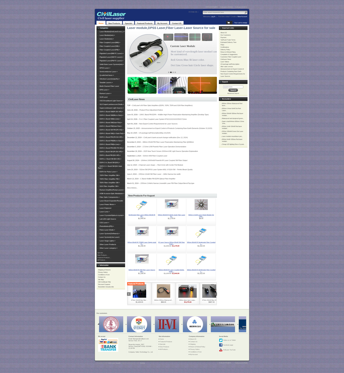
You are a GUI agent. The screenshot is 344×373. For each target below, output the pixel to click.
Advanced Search (233, 93)
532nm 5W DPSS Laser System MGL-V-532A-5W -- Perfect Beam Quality (166, 169)
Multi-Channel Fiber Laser (109, 86)
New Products (114, 23)
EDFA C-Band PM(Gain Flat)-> (111, 126)
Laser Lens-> (105, 212)
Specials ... (101, 253)
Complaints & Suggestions (229, 54)
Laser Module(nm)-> (107, 35)
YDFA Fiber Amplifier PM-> (110, 179)
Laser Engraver (106, 208)
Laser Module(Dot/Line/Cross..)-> (112, 32)
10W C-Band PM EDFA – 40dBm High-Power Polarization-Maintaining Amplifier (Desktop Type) (174, 114)
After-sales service (227, 66)
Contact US (176, 23)
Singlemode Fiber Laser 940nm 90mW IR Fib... (141, 215)
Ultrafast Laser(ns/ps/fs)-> (110, 79)
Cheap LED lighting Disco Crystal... (233, 144)
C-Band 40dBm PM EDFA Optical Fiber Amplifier (157, 179)
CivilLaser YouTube (229, 350)
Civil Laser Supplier (114, 363)
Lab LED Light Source (108, 219)
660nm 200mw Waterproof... (163, 300)
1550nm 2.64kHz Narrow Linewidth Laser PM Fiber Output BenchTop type (167, 183)
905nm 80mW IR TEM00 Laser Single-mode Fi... (142, 243)
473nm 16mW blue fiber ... (139, 300)
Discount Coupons (104, 284)
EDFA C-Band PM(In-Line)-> (110, 144)
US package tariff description (230, 64)
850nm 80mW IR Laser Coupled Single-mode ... (171, 270)
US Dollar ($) (193, 12)
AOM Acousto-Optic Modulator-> (112, 194)
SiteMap (142, 363)
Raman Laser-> (105, 93)
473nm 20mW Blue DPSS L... (211, 300)
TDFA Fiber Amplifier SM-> (110, 183)
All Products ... (102, 260)
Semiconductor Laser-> (109, 72)
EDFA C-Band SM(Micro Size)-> (111, 115)
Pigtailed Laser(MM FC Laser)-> (112, 53)
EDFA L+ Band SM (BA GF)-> (110, 159)
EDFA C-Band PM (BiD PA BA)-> (112, 148)
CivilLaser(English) (212, 7)
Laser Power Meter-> (108, 204)
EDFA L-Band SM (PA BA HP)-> (111, 152)
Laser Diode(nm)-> (107, 39)
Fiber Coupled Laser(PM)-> (110, 50)
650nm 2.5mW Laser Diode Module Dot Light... (201, 215)
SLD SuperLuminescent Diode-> (112, 104)
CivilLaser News (226, 59)
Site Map (101, 279)
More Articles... (132, 188)
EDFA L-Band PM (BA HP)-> (110, 155)
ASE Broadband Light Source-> (111, 101)
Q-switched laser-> (107, 75)
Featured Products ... (104, 257)
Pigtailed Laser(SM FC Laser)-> (111, 57)
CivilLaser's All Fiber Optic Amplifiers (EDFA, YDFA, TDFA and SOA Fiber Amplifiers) (162, 105)
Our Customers (226, 35)
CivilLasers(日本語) (226, 7)
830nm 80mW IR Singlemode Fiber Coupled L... (201, 270)
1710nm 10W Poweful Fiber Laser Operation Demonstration (164, 147)
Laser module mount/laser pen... (232, 136)
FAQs (222, 45)
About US (224, 32)
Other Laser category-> (108, 248)
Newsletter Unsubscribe (106, 287)
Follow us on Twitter (229, 340)
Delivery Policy (225, 49)
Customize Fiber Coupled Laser (231, 57)
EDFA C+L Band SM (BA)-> (110, 163)
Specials (128, 23)
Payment (223, 37)
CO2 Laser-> (104, 223)
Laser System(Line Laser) (109, 237)
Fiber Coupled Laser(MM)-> (110, 43)
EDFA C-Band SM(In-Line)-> (110, 119)
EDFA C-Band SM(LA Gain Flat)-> (112, 133)
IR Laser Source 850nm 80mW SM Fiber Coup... (171, 243)
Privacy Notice (103, 272)
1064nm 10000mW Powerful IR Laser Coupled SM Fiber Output (164, 160)
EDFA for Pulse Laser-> (108, 172)
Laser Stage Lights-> (107, 241)
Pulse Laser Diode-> (107, 230)
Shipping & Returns (104, 270)
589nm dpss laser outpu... (187, 300)
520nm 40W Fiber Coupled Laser (155, 156)
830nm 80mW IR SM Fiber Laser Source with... (142, 270)
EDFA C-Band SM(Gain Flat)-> (111, 123)
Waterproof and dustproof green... (233, 118)
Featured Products (144, 23)
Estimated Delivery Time (228, 42)
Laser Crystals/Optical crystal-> (112, 215)
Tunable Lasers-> (106, 83)
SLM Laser (104, 97)
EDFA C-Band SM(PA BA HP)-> (111, 112)
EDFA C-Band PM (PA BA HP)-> (111, 137)
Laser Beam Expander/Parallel (111, 201)
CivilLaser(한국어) (241, 7)
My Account (162, 23)
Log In (213, 16)
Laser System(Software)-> (110, 234)
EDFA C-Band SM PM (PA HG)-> (112, 130)
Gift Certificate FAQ (104, 282)
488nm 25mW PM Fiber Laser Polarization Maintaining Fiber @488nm (168, 142)
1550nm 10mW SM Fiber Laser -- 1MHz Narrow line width (160, 174)
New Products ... (102, 255)
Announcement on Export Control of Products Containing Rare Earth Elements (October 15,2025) (176, 128)
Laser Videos (225, 62)
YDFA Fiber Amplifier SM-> (110, 175)
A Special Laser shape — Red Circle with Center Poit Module (161, 165)
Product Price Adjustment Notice (151, 110)
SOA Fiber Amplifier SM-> (109, 186)
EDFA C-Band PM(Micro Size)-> (111, 141)
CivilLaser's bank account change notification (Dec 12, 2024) (166, 137)
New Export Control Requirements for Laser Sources (158, 124)
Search (225, 82)
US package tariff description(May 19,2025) (155, 133)
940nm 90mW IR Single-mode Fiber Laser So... (171, 215)
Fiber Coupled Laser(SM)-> (110, 46)
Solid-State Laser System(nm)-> (112, 64)
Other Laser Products (108, 244)
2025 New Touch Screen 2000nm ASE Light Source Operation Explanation (171, 151)
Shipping (193, 344)
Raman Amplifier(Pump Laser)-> (112, 190)
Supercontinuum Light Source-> (112, 108)
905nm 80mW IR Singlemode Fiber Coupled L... (201, 243)
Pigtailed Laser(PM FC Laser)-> (111, 61)
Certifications (225, 47)
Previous (131, 52)
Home (101, 23)
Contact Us (101, 277)
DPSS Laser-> (105, 68)
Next (212, 52)
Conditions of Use (104, 274)
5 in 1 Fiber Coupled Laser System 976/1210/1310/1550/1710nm (163, 119)
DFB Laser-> (104, 90)
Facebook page (228, 345)
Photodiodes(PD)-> (107, 226)
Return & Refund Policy (228, 52)
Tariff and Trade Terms (228, 40)
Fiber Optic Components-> (110, 197)
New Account (242, 16)
